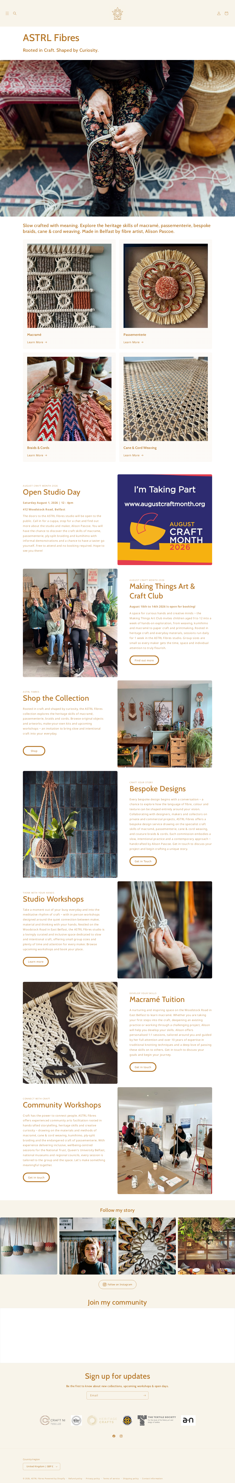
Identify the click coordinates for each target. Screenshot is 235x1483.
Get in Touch (143, 861)
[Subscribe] (144, 1395)
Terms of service (111, 1478)
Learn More (35, 342)
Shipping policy (131, 1478)
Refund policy (75, 1478)
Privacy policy (93, 1478)
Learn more (36, 961)
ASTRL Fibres (37, 1478)
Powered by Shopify (55, 1478)
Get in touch (143, 1067)
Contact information (152, 1478)
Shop (34, 751)
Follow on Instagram (120, 1284)
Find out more (144, 660)
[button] (7, 13)
